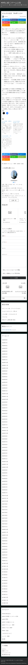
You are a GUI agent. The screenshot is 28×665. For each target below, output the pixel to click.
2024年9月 (4, 402)
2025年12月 (5, 362)
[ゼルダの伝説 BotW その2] (19, 127)
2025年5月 (4, 379)
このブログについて (7, 633)
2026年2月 (4, 357)
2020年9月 (4, 538)
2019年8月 (4, 574)
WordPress (24, 663)
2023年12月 (5, 427)
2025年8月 (4, 373)
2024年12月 (5, 393)
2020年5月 (4, 549)
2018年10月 (5, 603)
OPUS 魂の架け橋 (6, 329)
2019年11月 (5, 566)
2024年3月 (4, 419)
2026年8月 (4, 340)
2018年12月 (5, 597)
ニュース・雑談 (5, 636)
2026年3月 (4, 354)
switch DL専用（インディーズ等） (10, 616)
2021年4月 (4, 518)
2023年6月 (4, 444)
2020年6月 (4, 546)
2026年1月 (4, 359)
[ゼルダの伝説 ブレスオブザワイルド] (7, 142)
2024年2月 (4, 422)
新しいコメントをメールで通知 (11, 270)
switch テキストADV (7, 627)
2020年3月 (4, 555)
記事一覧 (14, 200)
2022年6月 (4, 478)
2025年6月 (4, 376)
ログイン (4, 649)
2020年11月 (5, 532)
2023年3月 (4, 453)
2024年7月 (4, 407)
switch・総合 (5, 630)
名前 (4, 236)
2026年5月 (4, 348)
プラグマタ (4, 317)
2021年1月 (4, 526)
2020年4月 (4, 552)
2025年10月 (5, 368)
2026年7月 (4, 342)
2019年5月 (4, 583)
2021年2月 (4, 523)
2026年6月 (4, 345)
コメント (4, 254)
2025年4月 (4, 382)
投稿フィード (5, 651)
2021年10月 (5, 501)
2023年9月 (4, 436)
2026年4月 (4, 351)
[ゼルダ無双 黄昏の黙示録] (7, 127)
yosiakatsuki (13, 663)
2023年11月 (5, 430)
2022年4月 (4, 484)
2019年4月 (4, 586)
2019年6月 (4, 580)
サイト (4, 248)
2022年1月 (4, 492)
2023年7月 (4, 441)
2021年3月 (4, 521)
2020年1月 (4, 560)
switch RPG (5, 619)
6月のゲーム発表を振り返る (8, 319)
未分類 (3, 639)
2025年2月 (4, 388)
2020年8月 (4, 540)
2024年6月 (4, 410)
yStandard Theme (5, 663)
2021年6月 (4, 512)
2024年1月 (4, 424)
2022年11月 (5, 464)
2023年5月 (4, 447)
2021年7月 (4, 509)
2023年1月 (4, 458)
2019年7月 (4, 577)
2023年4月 (4, 450)
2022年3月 (4, 487)
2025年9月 (4, 371)
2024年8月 (4, 405)
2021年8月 (4, 506)
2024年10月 (5, 399)
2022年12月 (5, 461)
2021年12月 (5, 495)
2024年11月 (5, 396)
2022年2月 (4, 489)
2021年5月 (4, 515)
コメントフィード (6, 652)
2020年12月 (5, 529)
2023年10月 (5, 433)
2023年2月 (4, 456)
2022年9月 (4, 470)
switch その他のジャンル (8, 622)
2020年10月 (5, 535)
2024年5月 (4, 413)
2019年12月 (5, 563)
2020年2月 (4, 557)
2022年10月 (5, 467)
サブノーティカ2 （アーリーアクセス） (11, 308)
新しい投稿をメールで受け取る (11, 273)
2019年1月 (4, 594)
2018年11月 (5, 600)
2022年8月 (4, 473)
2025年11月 (5, 365)
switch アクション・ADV (8, 625)
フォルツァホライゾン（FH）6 (9, 311)
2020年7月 (4, 543)
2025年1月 (4, 390)
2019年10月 (5, 569)
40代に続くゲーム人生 (11, 2)
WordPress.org (6, 654)
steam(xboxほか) (6, 613)
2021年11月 (5, 498)
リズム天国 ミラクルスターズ (9, 314)
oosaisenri (6, 16)
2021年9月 (4, 504)
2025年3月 (4, 385)
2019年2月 (4, 591)
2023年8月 (4, 439)
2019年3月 (4, 589)
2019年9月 (4, 572)
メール (4, 242)
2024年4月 (4, 416)
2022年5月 (4, 481)
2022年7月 (4, 475)
